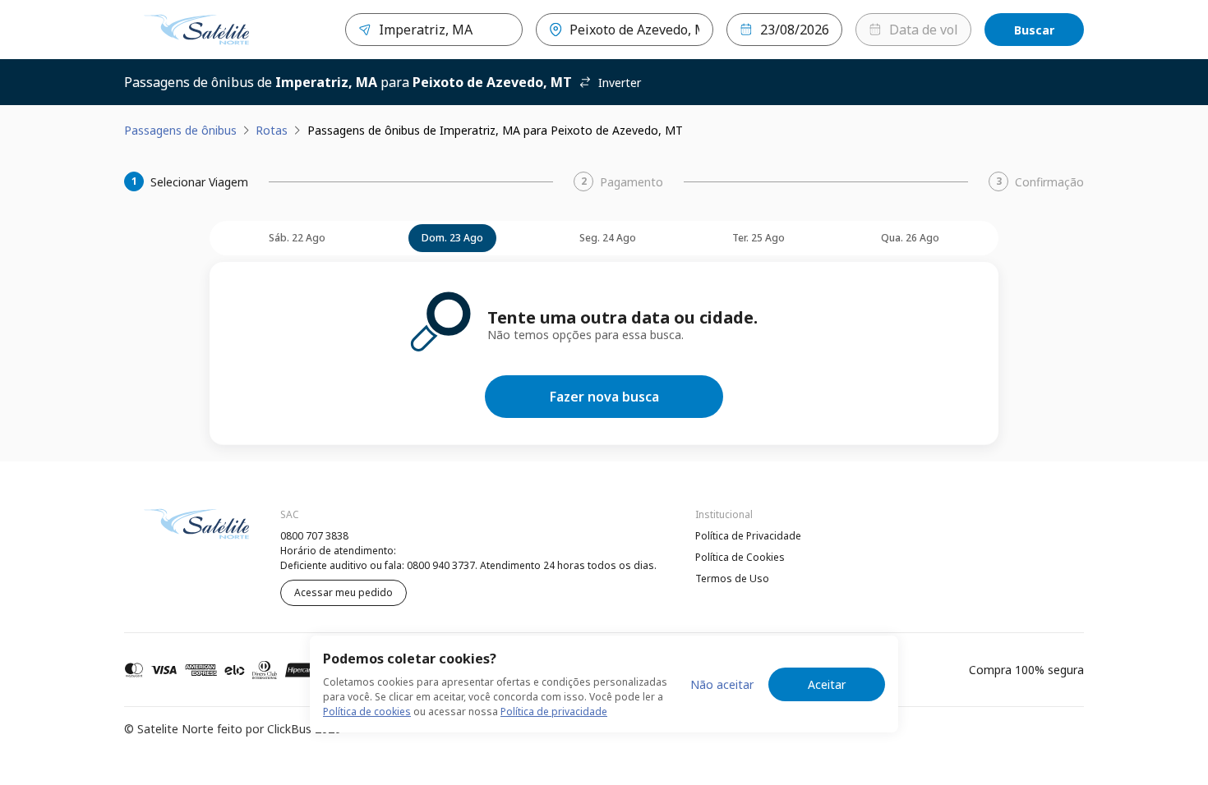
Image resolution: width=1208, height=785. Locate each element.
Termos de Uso (732, 578)
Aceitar (827, 684)
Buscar (1034, 30)
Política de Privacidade (748, 536)
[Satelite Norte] (196, 29)
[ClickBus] (169, 533)
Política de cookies (367, 711)
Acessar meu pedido (343, 592)
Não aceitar (722, 684)
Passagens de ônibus (180, 130)
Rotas (272, 130)
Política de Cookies (740, 557)
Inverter (619, 82)
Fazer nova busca (604, 397)
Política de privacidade (553, 711)
